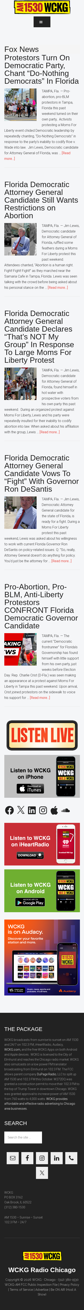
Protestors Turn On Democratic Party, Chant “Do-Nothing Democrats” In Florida (41, 69)
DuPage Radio (46, 1074)
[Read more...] (58, 288)
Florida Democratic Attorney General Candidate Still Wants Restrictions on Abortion (41, 200)
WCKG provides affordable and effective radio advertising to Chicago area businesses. (39, 1104)
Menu (42, 21)
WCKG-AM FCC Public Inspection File (31, 1284)
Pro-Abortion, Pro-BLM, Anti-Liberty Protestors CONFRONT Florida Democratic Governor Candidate (41, 606)
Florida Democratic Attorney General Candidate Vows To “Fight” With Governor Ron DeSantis (41, 473)
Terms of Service (21, 1289)
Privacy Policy (69, 1284)
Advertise (41, 1289)
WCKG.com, (12, 1049)
